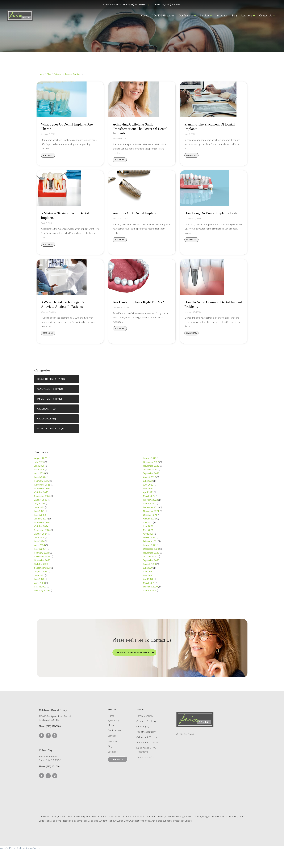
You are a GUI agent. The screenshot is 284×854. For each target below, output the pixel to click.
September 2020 (151, 560)
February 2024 (41, 552)
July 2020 (148, 567)
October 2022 (150, 469)
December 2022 (151, 462)
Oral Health (44, 408)
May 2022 (148, 488)
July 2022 (148, 480)
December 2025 (42, 484)
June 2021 (148, 526)
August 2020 (149, 564)
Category (58, 74)
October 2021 (150, 515)
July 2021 (148, 522)
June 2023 (39, 575)
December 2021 (151, 507)
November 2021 (151, 511)
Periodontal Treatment (147, 742)
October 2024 (41, 526)
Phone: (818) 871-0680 (50, 726)
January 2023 (149, 458)
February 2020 (150, 586)
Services (204, 15)
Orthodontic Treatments (148, 737)
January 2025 (41, 518)
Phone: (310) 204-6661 (50, 766)
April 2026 (39, 473)
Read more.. (48, 155)
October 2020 (150, 556)
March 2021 (149, 537)
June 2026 (39, 465)
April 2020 (148, 579)
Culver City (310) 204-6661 (168, 4)
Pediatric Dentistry (48, 428)
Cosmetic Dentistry (48, 379)
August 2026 (40, 458)
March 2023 (40, 586)
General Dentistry (48, 389)
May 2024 (39, 541)
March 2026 (40, 477)
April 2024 (39, 545)
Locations (246, 15)
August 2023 (40, 571)
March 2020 (149, 583)
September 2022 (151, 473)
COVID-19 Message (163, 15)
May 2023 (39, 579)
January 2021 (149, 545)
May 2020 (148, 575)
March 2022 (149, 496)
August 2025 (40, 499)
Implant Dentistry (73, 74)
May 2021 (148, 530)
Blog (234, 15)
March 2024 (40, 548)
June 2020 (148, 571)
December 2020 (151, 548)
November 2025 (42, 488)
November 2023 (42, 560)
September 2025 (42, 496)
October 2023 (41, 564)
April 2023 (39, 583)
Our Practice (186, 15)
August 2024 (40, 533)
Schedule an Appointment (134, 652)
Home (144, 15)
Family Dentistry (144, 715)
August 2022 (149, 477)
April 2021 (148, 533)
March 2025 (40, 515)
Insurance (222, 15)
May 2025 (39, 511)
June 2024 (39, 537)
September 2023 (42, 567)
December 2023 (42, 556)
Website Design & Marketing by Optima (20, 848)
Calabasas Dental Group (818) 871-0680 (124, 4)
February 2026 (41, 480)
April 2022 (148, 492)
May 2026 (39, 469)
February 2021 (150, 541)
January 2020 (149, 590)
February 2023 (41, 590)
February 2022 (150, 499)
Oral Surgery (45, 418)
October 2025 (41, 492)
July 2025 (39, 503)
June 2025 (39, 507)
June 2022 (148, 484)
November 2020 (151, 552)
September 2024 (42, 530)
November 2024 (42, 522)
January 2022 (149, 503)
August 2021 (149, 518)
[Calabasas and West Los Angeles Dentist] (20, 15)
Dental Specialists (145, 756)
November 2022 (151, 465)
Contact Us (265, 15)
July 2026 (39, 462)
